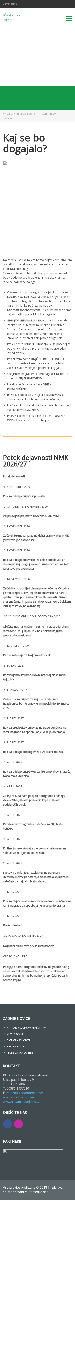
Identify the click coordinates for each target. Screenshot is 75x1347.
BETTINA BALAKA (16, 1046)
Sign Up (22, 1340)
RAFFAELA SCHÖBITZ (18, 1040)
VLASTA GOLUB (15, 1034)
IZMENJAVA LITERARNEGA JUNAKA (26, 320)
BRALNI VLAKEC (55, 395)
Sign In (32, 1340)
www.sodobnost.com (18, 1097)
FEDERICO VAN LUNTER (20, 1052)
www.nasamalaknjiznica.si (22, 1101)
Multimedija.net (36, 1192)
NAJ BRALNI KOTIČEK (30, 378)
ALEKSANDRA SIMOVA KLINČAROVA (26, 1028)
